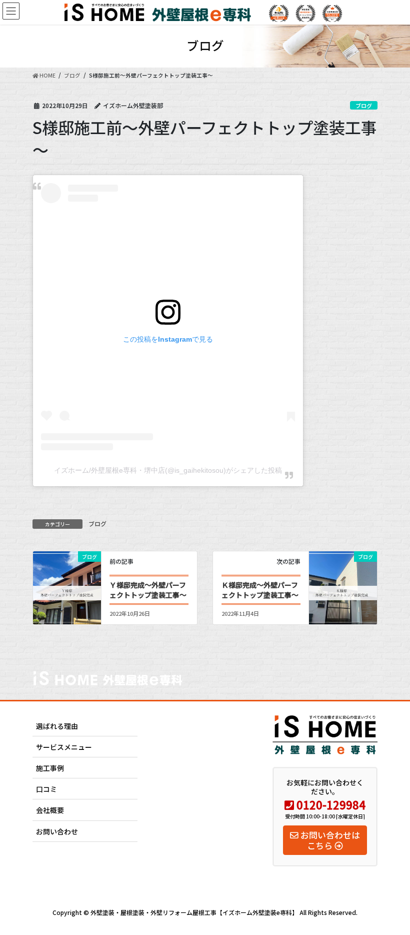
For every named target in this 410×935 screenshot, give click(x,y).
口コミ (46, 789)
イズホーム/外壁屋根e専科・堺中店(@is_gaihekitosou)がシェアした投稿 (168, 470)
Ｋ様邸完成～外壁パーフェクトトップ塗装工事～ (260, 590)
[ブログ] (67, 584)
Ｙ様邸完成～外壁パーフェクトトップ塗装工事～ (148, 590)
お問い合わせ (57, 831)
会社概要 (50, 810)
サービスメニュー (64, 747)
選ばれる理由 (57, 726)
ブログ (364, 106)
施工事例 (50, 768)
